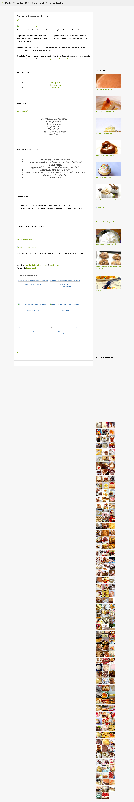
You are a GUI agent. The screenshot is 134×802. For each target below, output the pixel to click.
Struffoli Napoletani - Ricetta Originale (107, 291)
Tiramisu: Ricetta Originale (104, 89)
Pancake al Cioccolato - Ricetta (36, 265)
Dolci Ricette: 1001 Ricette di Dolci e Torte (34, 3)
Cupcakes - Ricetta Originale (104, 177)
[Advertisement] (53, 382)
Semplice (55, 82)
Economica (55, 85)
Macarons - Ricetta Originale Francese (107, 222)
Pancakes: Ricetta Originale (104, 133)
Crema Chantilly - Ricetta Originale (106, 244)
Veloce (55, 87)
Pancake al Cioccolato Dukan (24, 239)
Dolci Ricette (54, 265)
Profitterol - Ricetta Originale (105, 155)
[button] (18, 20)
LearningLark (31, 268)
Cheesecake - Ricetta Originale (105, 111)
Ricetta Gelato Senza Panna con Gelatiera (108, 200)
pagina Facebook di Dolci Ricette (60, 59)
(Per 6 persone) (22, 111)
